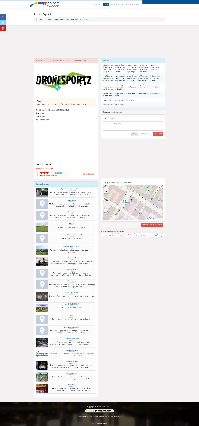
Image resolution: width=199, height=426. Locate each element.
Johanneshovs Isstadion (71, 327)
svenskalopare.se (71, 373)
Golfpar (71, 223)
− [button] (106, 191)
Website (40, 113)
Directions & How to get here (152, 224)
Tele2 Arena (71, 212)
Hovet (72, 315)
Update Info (89, 174)
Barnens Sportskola (72, 350)
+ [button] (106, 188)
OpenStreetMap (151, 219)
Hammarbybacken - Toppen (71, 246)
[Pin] (3, 28)
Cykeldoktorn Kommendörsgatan (71, 189)
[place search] (44, 4)
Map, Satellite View (112, 182)
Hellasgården (72, 200)
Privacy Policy (116, 5)
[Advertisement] (99, 41)
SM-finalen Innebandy (72, 338)
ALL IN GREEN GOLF (72, 304)
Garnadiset (71, 385)
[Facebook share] (3, 17)
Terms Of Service (133, 5)
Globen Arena (71, 281)
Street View (127, 182)
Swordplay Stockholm (72, 258)
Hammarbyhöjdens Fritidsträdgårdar (71, 235)
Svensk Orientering (72, 362)
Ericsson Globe (71, 269)
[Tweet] (3, 22)
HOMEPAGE (97, 5)
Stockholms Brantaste (71, 292)
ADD (106, 5)
